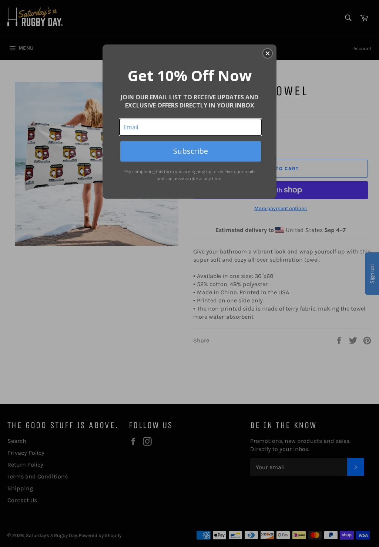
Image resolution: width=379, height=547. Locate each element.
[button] (267, 53)
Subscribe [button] (190, 151)
